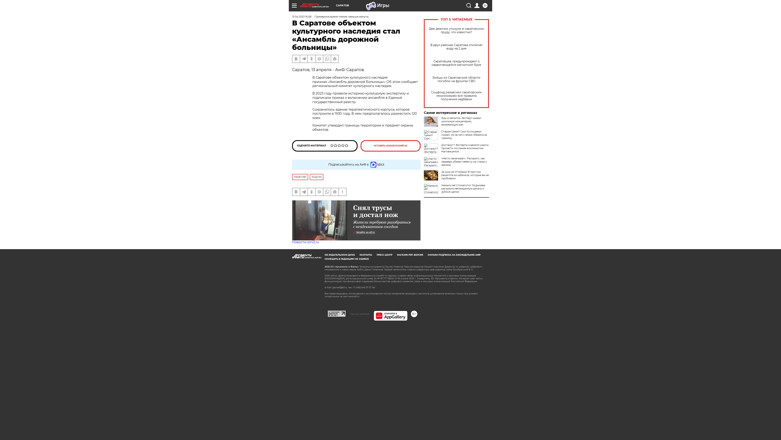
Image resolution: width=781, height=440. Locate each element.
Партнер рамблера (359, 314)
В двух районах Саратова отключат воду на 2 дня (456, 46)
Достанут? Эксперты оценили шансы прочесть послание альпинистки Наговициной (465, 148)
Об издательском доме (340, 255)
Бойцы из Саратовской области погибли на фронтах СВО (456, 79)
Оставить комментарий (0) (390, 145)
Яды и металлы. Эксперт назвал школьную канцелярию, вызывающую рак (461, 121)
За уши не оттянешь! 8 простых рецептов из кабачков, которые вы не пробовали (465, 175)
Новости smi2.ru (305, 242)
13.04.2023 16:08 (301, 16)
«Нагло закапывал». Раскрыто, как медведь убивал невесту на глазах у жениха (464, 161)
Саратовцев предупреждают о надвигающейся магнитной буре (456, 63)
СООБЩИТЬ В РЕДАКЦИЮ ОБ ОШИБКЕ (347, 259)
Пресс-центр (384, 255)
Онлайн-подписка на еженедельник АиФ (454, 255)
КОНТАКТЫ (366, 255)
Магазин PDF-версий (410, 255)
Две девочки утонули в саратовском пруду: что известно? (456, 30)
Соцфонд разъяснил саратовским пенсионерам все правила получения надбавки (456, 96)
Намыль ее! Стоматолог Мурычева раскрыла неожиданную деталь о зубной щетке (463, 188)
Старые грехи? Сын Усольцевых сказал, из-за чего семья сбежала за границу (464, 135)
